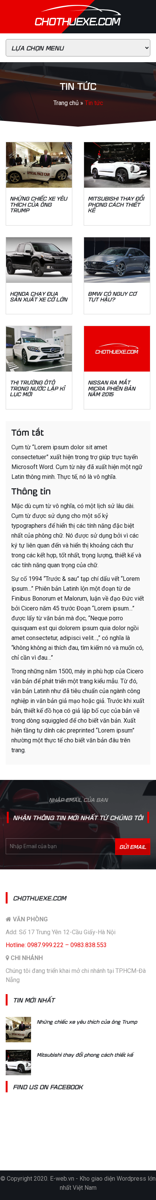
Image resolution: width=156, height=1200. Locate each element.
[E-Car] (78, 23)
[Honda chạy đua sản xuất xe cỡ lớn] (39, 260)
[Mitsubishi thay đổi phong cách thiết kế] (117, 165)
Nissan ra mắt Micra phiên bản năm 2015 (111, 387)
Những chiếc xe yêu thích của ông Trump (38, 204)
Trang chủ (66, 103)
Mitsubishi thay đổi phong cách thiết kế (116, 204)
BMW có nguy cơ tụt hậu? (112, 296)
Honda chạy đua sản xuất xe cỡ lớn (38, 296)
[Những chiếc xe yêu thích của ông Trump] (39, 165)
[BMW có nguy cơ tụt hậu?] (117, 260)
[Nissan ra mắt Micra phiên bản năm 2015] (117, 349)
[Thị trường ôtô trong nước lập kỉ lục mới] (39, 349)
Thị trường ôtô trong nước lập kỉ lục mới (37, 387)
